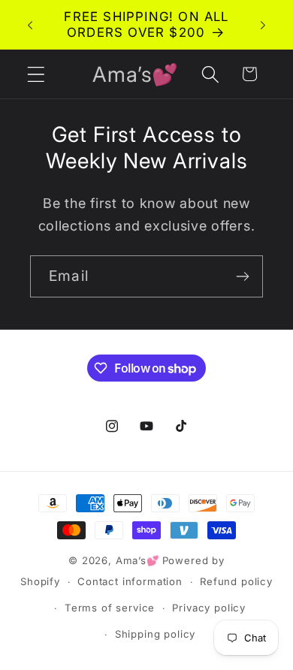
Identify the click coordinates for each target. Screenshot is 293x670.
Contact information (130, 581)
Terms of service (110, 608)
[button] (36, 74)
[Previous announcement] (30, 24)
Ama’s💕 (137, 560)
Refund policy (236, 581)
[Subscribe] (242, 276)
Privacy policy (209, 608)
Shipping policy (155, 634)
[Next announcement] (262, 24)
